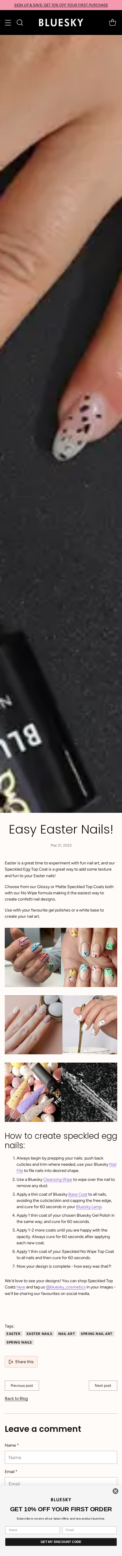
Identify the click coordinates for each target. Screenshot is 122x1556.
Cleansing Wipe (57, 1179)
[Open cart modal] (112, 23)
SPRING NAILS (19, 1342)
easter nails (39, 1334)
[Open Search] (20, 23)
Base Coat (77, 1194)
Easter (14, 1334)
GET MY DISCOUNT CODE (61, 1542)
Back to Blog (16, 1398)
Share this (24, 1361)
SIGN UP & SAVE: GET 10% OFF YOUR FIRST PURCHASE (61, 5)
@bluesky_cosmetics (66, 1287)
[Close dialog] (115, 1491)
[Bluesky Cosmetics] (61, 22)
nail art (66, 1334)
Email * (11, 1471)
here (21, 1287)
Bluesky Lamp (89, 1206)
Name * (12, 1445)
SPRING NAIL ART (97, 1334)
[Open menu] (8, 23)
